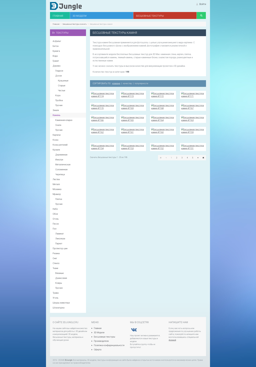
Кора (57, 95)
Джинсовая (61, 278)
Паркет (58, 243)
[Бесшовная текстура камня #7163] (193, 118)
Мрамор (57, 194)
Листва (56, 179)
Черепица (60, 174)
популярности (141, 83)
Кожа (55, 140)
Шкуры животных (61, 302)
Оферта (97, 349)
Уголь (55, 298)
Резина (56, 253)
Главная (97, 328)
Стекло (56, 263)
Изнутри (59, 159)
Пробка (59, 100)
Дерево (57, 66)
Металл (56, 184)
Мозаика (57, 189)
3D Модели (98, 332)
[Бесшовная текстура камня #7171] (193, 94)
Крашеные (63, 80)
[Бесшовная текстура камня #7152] (163, 147)
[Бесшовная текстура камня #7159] (193, 130)
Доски (58, 75)
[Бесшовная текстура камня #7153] (133, 147)
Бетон (56, 46)
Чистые (61, 90)
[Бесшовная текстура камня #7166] (103, 118)
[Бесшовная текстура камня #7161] (133, 130)
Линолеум (60, 238)
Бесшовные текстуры (104, 337)
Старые (61, 85)
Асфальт (57, 41)
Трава (56, 293)
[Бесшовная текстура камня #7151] (193, 147)
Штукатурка (58, 307)
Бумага (56, 51)
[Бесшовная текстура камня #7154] (103, 147)
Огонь (56, 219)
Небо (55, 209)
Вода (55, 56)
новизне (116, 83)
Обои (55, 214)
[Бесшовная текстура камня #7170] (103, 106)
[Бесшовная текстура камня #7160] (163, 130)
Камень (56, 115)
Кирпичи (57, 135)
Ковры (58, 283)
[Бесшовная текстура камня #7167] (193, 106)
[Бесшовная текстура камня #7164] (163, 118)
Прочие (59, 105)
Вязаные (59, 273)
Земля (56, 110)
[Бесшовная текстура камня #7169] (133, 106)
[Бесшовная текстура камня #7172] (163, 94)
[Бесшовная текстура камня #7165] (133, 118)
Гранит (56, 61)
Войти (202, 4)
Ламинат (59, 233)
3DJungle (68, 360)
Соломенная (61, 169)
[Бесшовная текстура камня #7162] (103, 130)
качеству (127, 83)
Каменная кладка (63, 120)
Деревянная (61, 154)
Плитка (58, 199)
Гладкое (59, 71)
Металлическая (62, 164)
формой (172, 340)
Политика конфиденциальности (108, 345)
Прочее (59, 288)
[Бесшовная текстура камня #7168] (163, 106)
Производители (101, 341)
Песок (56, 224)
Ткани (55, 268)
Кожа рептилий (60, 145)
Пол (54, 228)
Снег (55, 258)
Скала (58, 125)
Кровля (56, 149)
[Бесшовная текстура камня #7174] (103, 94)
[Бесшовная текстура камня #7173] (133, 94)
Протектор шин (60, 248)
